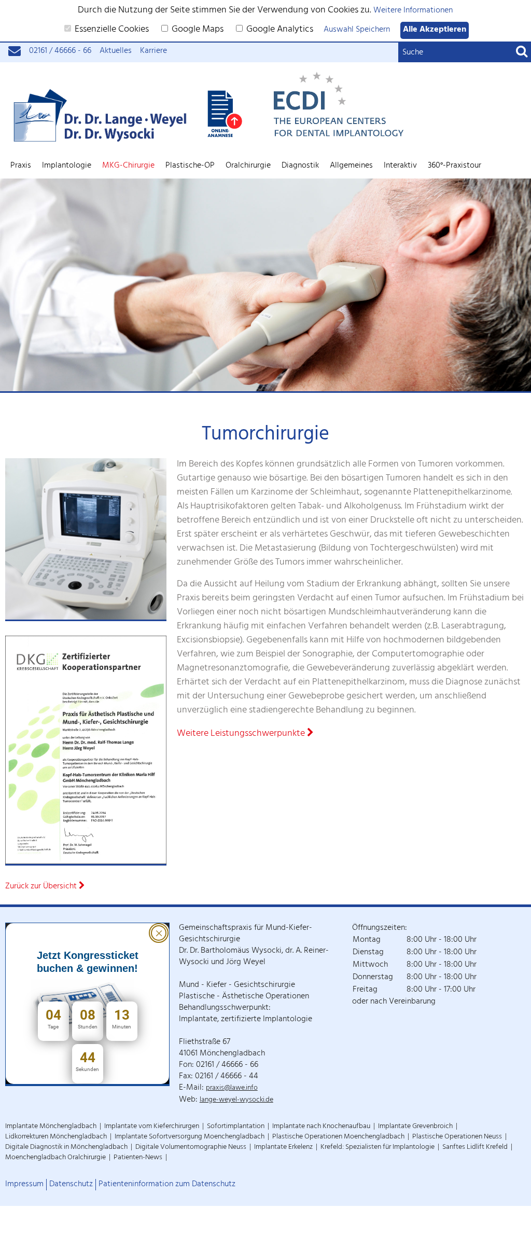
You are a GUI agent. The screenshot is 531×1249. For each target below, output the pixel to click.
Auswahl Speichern (357, 30)
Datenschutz (71, 1184)
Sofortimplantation (235, 1127)
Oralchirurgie (248, 166)
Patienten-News (138, 1158)
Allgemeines (351, 166)
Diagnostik (300, 166)
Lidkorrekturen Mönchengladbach (56, 1137)
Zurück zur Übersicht (42, 887)
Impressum (24, 1184)
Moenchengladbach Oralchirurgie (55, 1158)
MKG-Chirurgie (128, 166)
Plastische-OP (190, 166)
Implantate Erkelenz (283, 1148)
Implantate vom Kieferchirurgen (151, 1127)
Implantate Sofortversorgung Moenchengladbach (189, 1137)
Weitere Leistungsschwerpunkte (242, 735)
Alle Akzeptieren (434, 30)
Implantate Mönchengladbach (50, 1127)
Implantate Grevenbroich (415, 1127)
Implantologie (66, 166)
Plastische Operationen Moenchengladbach (338, 1137)
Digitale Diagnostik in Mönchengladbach (66, 1148)
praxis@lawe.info (232, 1088)
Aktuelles (116, 52)
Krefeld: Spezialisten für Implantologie (377, 1148)
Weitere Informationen (413, 11)
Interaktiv (400, 166)
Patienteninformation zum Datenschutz (167, 1184)
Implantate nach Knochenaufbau (321, 1127)
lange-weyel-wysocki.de (236, 1100)
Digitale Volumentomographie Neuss (190, 1148)
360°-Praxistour (454, 166)
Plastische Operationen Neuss (457, 1137)
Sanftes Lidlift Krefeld (475, 1148)
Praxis (20, 166)
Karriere (153, 52)
